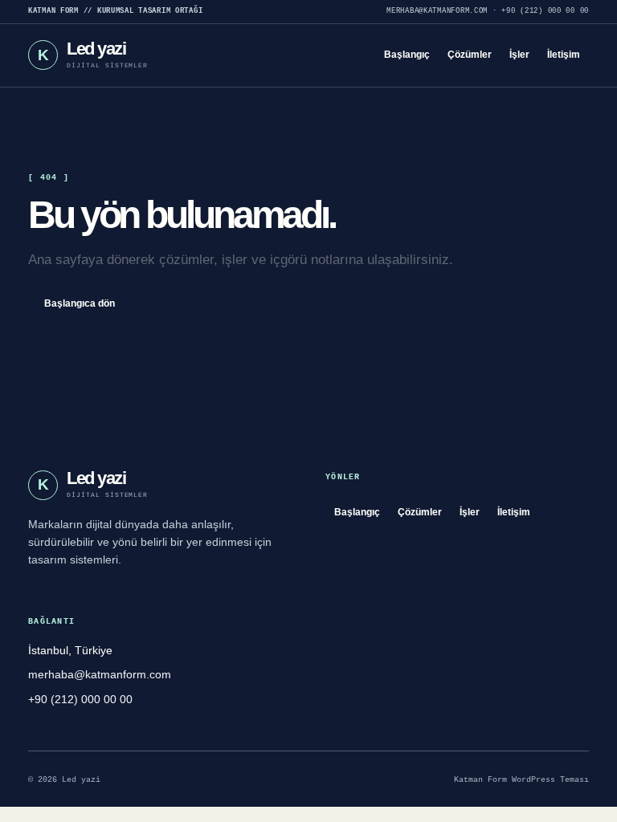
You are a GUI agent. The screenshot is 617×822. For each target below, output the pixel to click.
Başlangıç (407, 54)
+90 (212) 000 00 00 (545, 11)
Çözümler (469, 54)
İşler (519, 54)
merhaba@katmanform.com (437, 11)
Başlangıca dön (79, 303)
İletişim (563, 54)
